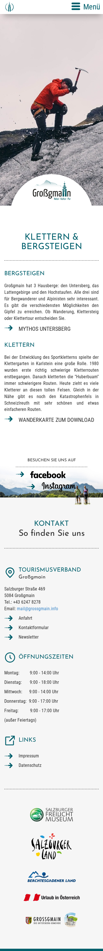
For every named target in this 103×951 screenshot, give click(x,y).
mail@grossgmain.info (37, 608)
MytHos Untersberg (45, 328)
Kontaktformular (34, 627)
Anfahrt (25, 618)
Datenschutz (30, 765)
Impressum (29, 756)
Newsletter (29, 637)
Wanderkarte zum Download (56, 419)
